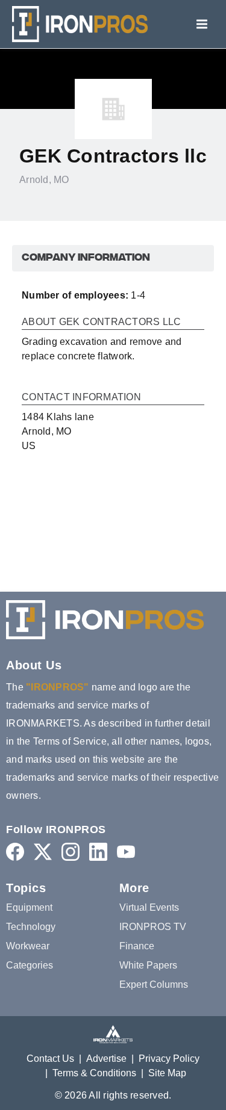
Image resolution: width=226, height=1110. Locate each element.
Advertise (106, 1058)
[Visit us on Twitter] (43, 851)
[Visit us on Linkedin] (98, 851)
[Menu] (202, 24)
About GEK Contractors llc (101, 322)
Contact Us (50, 1058)
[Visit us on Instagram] (70, 851)
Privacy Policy (169, 1058)
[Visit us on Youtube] (126, 851)
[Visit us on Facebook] (15, 851)
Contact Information (81, 397)
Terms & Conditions (94, 1073)
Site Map (167, 1073)
